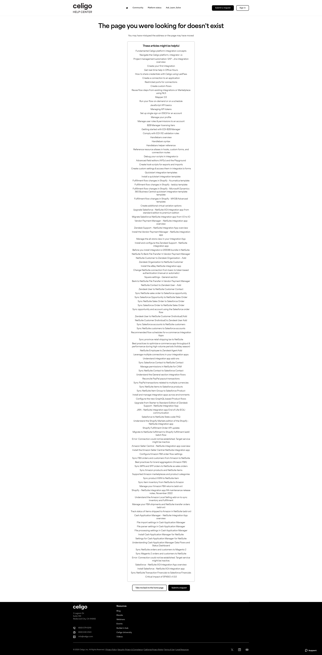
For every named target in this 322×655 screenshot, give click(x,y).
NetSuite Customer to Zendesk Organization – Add (161, 258)
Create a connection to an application (161, 78)
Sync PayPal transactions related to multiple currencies (161, 383)
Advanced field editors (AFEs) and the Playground (161, 161)
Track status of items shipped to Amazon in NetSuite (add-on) (161, 512)
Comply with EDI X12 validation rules (161, 134)
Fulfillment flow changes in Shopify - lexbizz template (161, 185)
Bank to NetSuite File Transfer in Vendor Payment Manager (161, 281)
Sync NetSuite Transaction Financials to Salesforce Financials (161, 573)
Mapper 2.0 (161, 97)
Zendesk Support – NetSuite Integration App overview (161, 228)
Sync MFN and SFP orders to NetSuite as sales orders (161, 466)
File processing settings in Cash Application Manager (161, 531)
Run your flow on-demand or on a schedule (161, 101)
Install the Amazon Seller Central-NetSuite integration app (161, 450)
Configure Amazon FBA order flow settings (161, 454)
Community (138, 8)
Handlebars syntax (161, 142)
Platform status (154, 8)
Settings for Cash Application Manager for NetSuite (161, 539)
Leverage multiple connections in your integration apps (161, 355)
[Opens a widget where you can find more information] (310, 650)
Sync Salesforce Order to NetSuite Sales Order (161, 306)
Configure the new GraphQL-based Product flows (161, 399)
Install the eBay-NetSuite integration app (161, 266)
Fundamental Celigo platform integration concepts (161, 51)
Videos (119, 637)
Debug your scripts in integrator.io (161, 157)
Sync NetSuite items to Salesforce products (161, 387)
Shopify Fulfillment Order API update (161, 428)
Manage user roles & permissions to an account (161, 122)
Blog (118, 611)
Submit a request (223, 8)
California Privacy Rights (153, 650)
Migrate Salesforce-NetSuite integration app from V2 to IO (161, 217)
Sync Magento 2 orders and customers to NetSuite (161, 554)
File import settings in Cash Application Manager (161, 523)
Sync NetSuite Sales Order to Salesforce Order (161, 301)
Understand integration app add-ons (161, 359)
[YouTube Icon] (247, 649)
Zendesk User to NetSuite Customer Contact (161, 289)
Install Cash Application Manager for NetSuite (161, 535)
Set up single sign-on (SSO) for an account (161, 113)
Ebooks (119, 615)
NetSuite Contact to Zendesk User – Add (161, 285)
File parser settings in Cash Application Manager (161, 527)
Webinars (120, 620)
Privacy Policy (111, 650)
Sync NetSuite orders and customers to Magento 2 (161, 550)
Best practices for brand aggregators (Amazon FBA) (161, 462)
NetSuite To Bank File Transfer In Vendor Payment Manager (161, 254)
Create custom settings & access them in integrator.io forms (161, 169)
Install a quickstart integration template (161, 177)
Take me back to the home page (149, 588)
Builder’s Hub (122, 628)
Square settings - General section (161, 277)
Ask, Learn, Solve (173, 8)
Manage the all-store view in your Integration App (161, 239)
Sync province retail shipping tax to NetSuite (161, 340)
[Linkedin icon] (240, 649)
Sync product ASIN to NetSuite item (161, 478)
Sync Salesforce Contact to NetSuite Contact (161, 363)
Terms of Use (169, 650)
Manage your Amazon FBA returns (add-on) (161, 486)
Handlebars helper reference (161, 146)
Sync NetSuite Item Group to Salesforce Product (161, 391)
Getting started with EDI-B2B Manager (161, 130)
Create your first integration (161, 66)
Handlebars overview (161, 138)
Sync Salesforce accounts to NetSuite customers (161, 325)
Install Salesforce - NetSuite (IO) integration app (161, 569)
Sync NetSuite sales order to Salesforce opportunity (161, 293)
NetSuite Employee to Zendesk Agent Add (161, 351)
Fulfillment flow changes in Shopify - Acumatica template (161, 181)
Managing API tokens (161, 109)
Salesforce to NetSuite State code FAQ (161, 417)
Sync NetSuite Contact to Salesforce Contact (161, 371)
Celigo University (124, 633)
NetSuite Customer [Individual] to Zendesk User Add (161, 321)
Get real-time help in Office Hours (161, 70)
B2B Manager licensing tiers (161, 126)
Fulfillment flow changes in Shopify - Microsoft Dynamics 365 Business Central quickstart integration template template (161, 192)
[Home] (127, 7)
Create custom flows (161, 86)
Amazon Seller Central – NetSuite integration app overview (161, 446)
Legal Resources (182, 650)
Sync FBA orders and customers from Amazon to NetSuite (161, 458)
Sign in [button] (243, 8)
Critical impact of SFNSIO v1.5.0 (161, 577)
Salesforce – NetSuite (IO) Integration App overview (161, 565)
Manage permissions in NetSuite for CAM (161, 367)
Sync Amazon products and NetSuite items (161, 470)
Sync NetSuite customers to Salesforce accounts (161, 329)
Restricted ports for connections (161, 82)
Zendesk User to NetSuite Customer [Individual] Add (161, 317)
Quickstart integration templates (161, 173)
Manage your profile (161, 117)
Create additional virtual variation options (161, 206)
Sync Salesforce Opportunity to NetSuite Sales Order (161, 297)
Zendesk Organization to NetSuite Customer (161, 262)
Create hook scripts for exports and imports (161, 165)
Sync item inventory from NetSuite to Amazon (161, 482)
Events (119, 624)
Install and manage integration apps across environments (161, 395)
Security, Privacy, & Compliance (130, 650)
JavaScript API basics (161, 105)
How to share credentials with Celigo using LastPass (161, 74)
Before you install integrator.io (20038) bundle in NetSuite (161, 250)
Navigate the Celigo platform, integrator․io (161, 55)
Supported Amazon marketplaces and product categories (161, 474)
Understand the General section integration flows (161, 375)
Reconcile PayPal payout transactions (161, 379)
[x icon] (232, 649)
